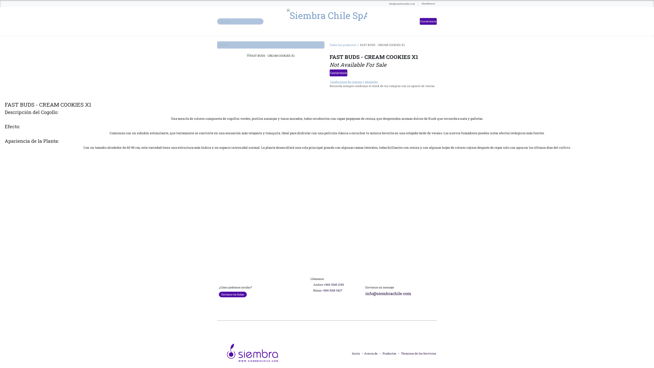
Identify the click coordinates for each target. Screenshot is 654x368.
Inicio (356, 353)
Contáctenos (428, 21)
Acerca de (371, 353)
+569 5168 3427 (332, 290)
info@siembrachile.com (388, 293)
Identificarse (428, 3)
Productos (389, 353)
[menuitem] (277, 4)
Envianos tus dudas (232, 294)
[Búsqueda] (261, 21)
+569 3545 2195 (334, 284)
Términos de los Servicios (418, 353)
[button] (433, 361)
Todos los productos (343, 45)
